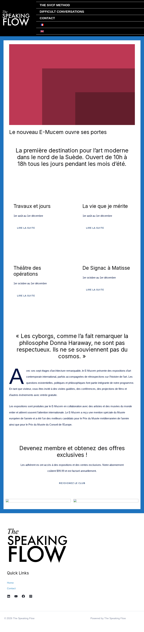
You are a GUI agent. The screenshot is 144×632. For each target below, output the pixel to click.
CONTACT (47, 18)
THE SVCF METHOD (55, 5)
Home (10, 582)
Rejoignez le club (72, 483)
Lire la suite (26, 228)
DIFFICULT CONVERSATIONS (62, 11)
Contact (11, 588)
